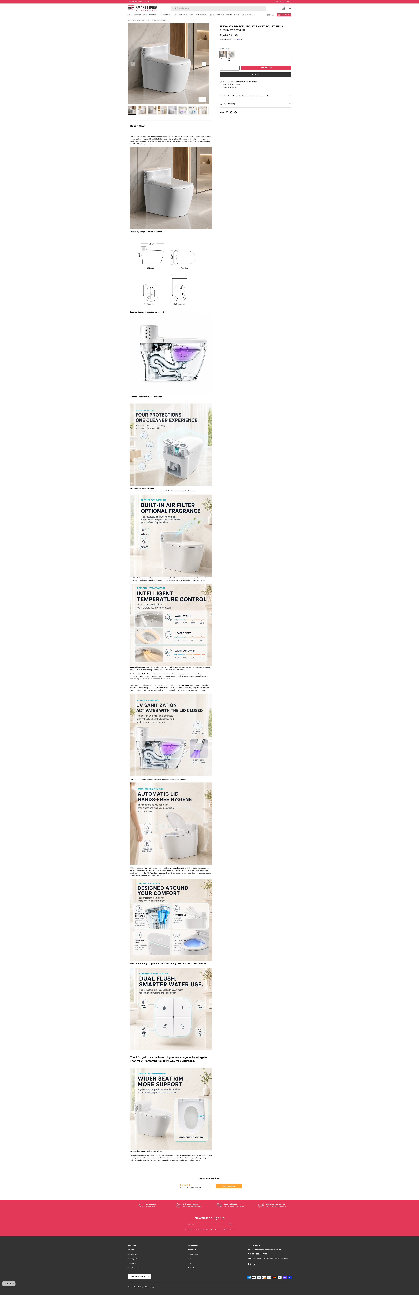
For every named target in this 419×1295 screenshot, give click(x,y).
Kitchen (236, 15)
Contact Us (191, 1268)
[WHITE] (223, 54)
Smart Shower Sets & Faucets (137, 15)
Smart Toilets (167, 15)
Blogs (189, 1263)
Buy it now (255, 75)
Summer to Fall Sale (248, 15)
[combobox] (218, 8)
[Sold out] (231, 54)
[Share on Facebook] (231, 112)
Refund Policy (132, 1254)
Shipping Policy (133, 1259)
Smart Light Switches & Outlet (183, 15)
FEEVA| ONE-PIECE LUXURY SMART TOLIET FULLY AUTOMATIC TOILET (154, 20)
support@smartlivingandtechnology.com (267, 1250)
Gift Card (270, 15)
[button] (290, 8)
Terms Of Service (134, 1268)
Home (129, 20)
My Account (192, 1250)
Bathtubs (229, 15)
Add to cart (266, 68)
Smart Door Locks (155, 15)
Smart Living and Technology (144, 1287)
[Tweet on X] (227, 112)
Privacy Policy (132, 1263)
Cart (189, 1259)
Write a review (228, 1186)
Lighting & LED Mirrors (216, 15)
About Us (131, 1250)
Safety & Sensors (201, 15)
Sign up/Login (193, 1254)
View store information (229, 87)
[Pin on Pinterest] (235, 112)
